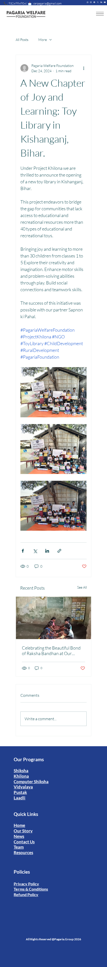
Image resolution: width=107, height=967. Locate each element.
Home (19, 825)
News (19, 836)
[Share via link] (59, 550)
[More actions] (84, 68)
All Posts (22, 39)
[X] (98, 2)
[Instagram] (91, 2)
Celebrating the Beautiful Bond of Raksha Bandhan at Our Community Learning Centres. (51, 650)
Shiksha (21, 770)
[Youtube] (105, 2)
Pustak (20, 792)
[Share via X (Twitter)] (35, 550)
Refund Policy (26, 894)
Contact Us (24, 841)
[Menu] (100, 14)
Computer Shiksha (31, 781)
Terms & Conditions (31, 889)
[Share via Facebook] (22, 550)
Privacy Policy (26, 883)
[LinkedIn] (101, 2)
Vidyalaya (23, 786)
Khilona (21, 776)
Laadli (19, 797)
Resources (23, 852)
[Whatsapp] (88, 2)
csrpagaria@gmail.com (47, 3)
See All (82, 587)
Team (19, 847)
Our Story (23, 830)
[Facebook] (94, 2)
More (42, 39)
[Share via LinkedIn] (47, 550)
